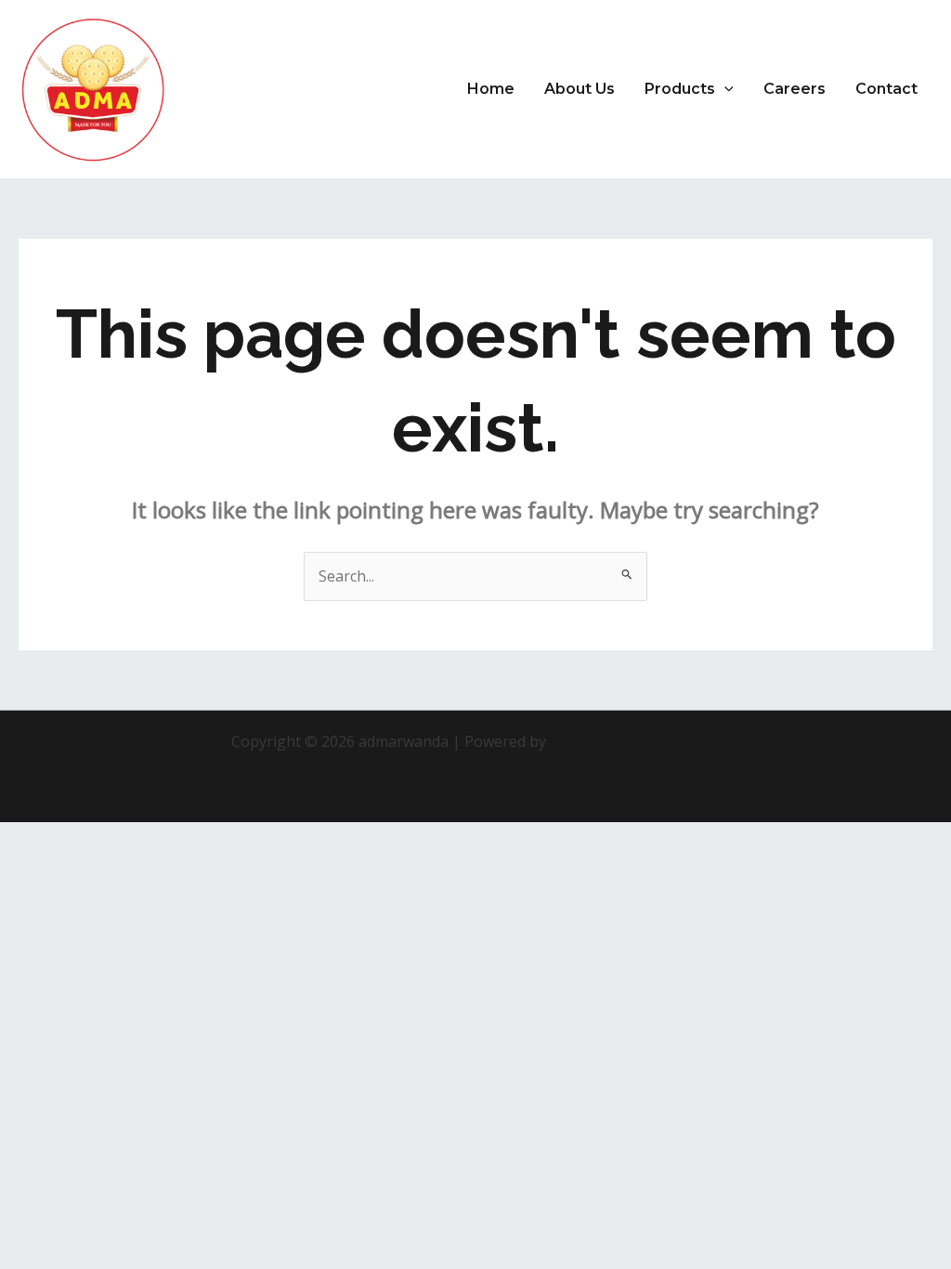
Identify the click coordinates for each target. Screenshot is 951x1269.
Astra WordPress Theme (635, 741)
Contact (886, 89)
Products (680, 89)
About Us (579, 89)
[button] (724, 89)
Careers (794, 89)
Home (491, 89)
